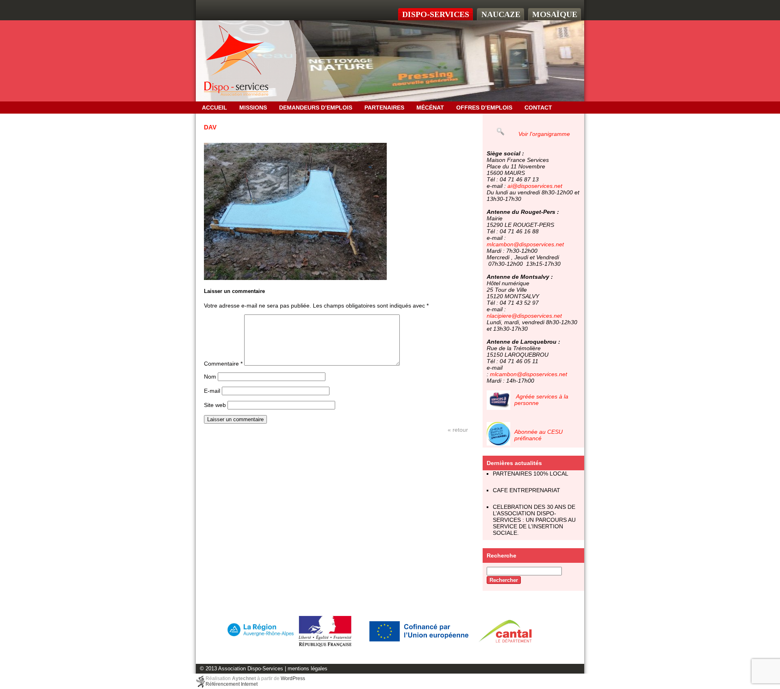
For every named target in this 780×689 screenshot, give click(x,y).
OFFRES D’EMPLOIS (484, 107)
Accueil (214, 107)
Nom (210, 376)
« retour (458, 429)
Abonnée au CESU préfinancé (538, 434)
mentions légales (307, 669)
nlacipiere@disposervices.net (524, 315)
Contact (538, 107)
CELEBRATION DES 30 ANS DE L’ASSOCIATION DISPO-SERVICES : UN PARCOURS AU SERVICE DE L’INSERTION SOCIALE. (534, 520)
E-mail (212, 391)
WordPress (293, 678)
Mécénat (430, 107)
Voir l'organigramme (544, 134)
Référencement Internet (232, 684)
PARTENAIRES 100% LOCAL (530, 473)
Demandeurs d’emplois (315, 107)
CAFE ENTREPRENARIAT (526, 490)
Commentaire (223, 363)
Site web (215, 405)
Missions (253, 107)
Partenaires (384, 107)
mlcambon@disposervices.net (525, 244)
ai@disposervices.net (534, 186)
